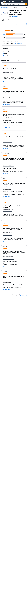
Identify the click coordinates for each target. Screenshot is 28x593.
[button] (4, 33)
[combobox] (13, 4)
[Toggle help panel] (26, 7)
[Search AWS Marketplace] (26, 4)
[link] (15, 7)
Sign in (25, 1)
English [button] (20, 1)
